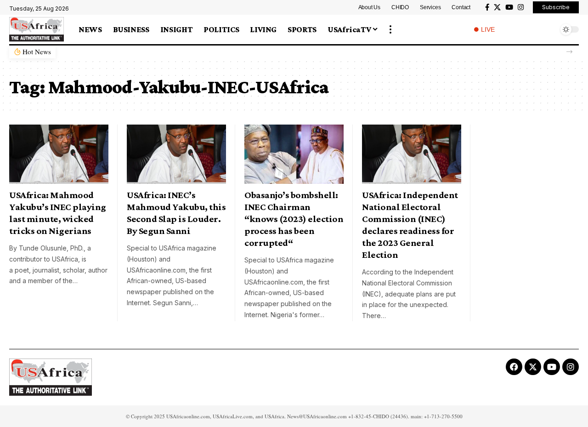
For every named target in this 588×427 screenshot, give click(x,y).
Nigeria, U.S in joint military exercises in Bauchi (136, 52)
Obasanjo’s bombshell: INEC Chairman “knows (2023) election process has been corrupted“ (293, 218)
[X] (497, 7)
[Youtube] (551, 367)
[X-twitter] (533, 367)
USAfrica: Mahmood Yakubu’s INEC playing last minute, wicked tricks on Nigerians (57, 212)
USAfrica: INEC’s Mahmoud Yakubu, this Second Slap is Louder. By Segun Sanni (176, 212)
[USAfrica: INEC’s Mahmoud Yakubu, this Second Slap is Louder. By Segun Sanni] (176, 154)
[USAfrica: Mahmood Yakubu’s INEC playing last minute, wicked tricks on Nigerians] (58, 154)
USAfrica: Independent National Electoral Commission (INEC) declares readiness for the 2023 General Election (410, 224)
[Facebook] (487, 7)
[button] (390, 29)
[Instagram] (520, 7)
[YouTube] (509, 7)
